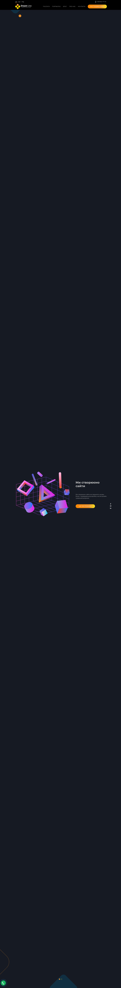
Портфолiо (56, 6)
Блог (65, 6)
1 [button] (59, 979)
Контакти (81, 6)
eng (23, 1)
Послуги (46, 6)
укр (16, 1)
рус (19, 1)
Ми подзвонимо (97, 6)
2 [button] (61, 979)
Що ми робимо (85, 506)
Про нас (72, 6)
